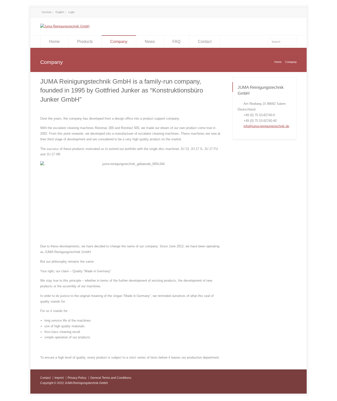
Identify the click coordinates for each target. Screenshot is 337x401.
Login (71, 12)
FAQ (176, 41)
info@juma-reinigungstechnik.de (266, 126)
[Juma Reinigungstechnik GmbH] (64, 26)
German (47, 12)
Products (85, 41)
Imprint (59, 378)
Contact (204, 41)
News (150, 41)
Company (118, 41)
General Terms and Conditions (110, 378)
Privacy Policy (77, 378)
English (60, 12)
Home (54, 41)
